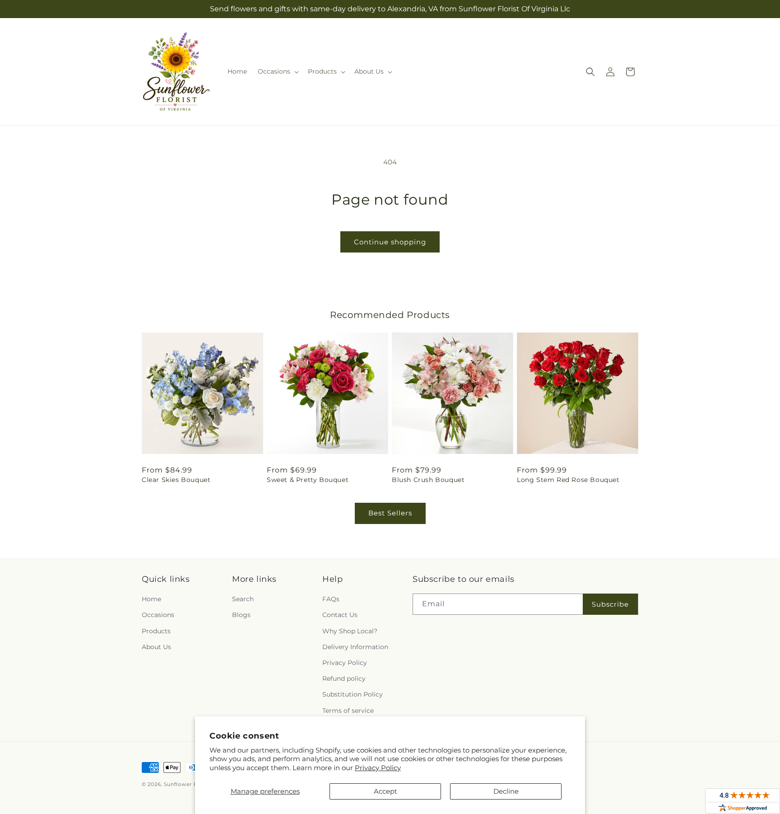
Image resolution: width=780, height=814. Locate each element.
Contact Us (340, 615)
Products (156, 631)
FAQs (330, 599)
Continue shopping (390, 242)
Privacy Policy (378, 767)
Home (151, 599)
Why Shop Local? (349, 631)
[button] (277, 71)
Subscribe (610, 604)
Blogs (241, 615)
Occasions (158, 615)
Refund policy (344, 678)
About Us (156, 647)
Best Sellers (390, 513)
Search (243, 599)
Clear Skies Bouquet (176, 480)
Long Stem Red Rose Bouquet (568, 480)
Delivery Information (355, 647)
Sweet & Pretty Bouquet (307, 480)
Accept (385, 791)
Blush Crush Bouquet (428, 480)
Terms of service (348, 710)
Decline (506, 791)
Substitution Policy (352, 694)
